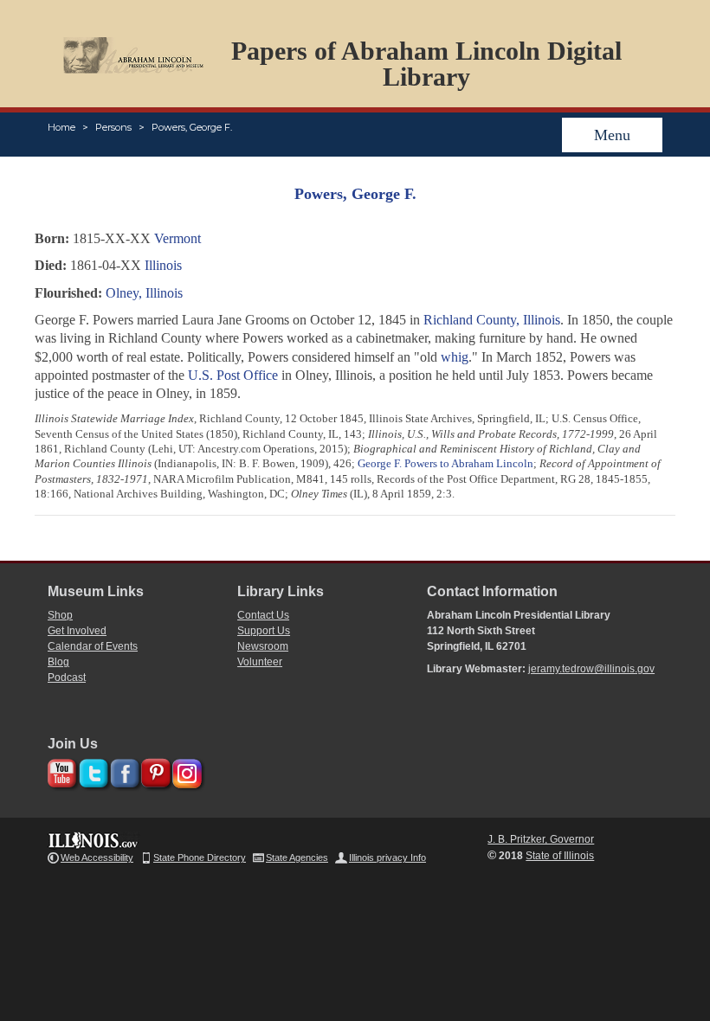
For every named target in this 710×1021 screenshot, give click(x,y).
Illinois (163, 265)
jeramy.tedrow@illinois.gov (591, 669)
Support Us (263, 631)
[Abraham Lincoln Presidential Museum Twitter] (91, 770)
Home (61, 127)
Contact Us (263, 615)
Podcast (67, 677)
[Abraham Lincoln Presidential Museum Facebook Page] (122, 770)
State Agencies (297, 857)
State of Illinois (560, 856)
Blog (58, 662)
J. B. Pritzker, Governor (540, 839)
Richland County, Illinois (491, 319)
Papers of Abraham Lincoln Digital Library (426, 63)
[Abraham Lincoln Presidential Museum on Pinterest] (153, 770)
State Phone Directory (199, 857)
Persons (113, 127)
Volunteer (259, 662)
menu (612, 135)
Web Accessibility (97, 857)
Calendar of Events (93, 646)
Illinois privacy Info (387, 857)
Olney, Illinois (144, 293)
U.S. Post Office (233, 375)
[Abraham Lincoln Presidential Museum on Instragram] (184, 770)
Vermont (177, 238)
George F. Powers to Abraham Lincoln (445, 463)
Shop (60, 615)
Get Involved (77, 631)
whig (454, 357)
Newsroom (262, 646)
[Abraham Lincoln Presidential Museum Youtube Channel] (60, 770)
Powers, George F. (192, 127)
